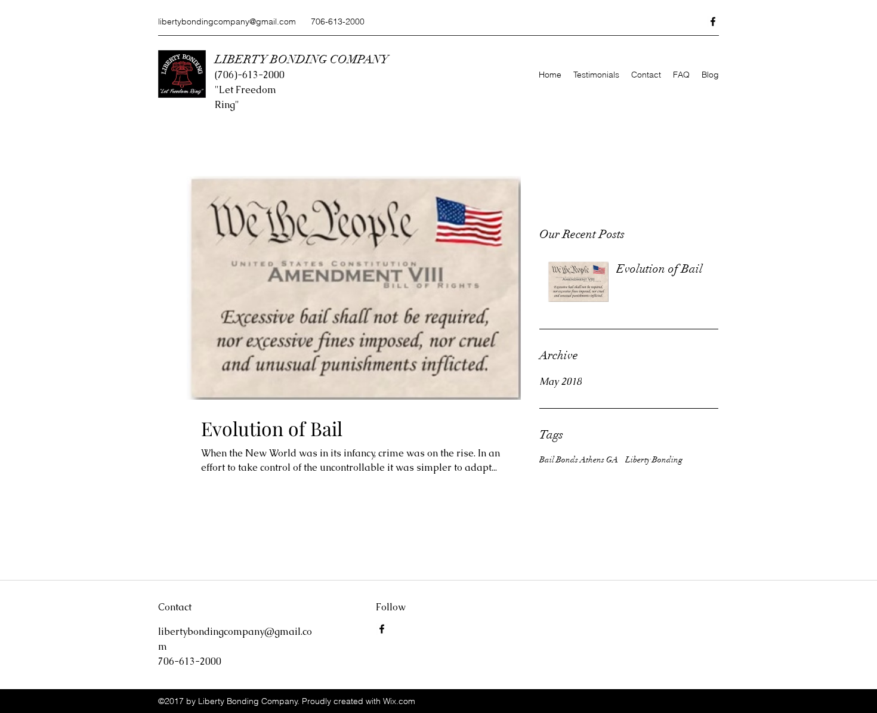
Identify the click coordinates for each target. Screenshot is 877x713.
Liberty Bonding (654, 460)
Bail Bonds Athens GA (578, 460)
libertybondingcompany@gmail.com (227, 21)
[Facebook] (713, 21)
